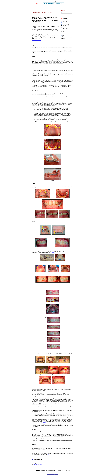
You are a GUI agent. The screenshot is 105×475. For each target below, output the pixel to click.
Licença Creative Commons (66, 470)
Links (47, 446)
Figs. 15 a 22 (52, 252)
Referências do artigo (66, 24)
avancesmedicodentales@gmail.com (52, 474)
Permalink (63, 38)
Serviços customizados (66, 12)
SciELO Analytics (65, 18)
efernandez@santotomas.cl (38, 464)
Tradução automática (66, 28)
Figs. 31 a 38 (34, 354)
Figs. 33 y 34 (44, 422)
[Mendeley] (61, 35)
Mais (63, 35)
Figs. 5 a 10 (33, 187)
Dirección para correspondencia (36, 40)
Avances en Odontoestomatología (40, 9)
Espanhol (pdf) (65, 21)
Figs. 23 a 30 (62, 288)
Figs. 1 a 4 (57, 106)
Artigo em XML (65, 22)
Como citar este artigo (66, 25)
